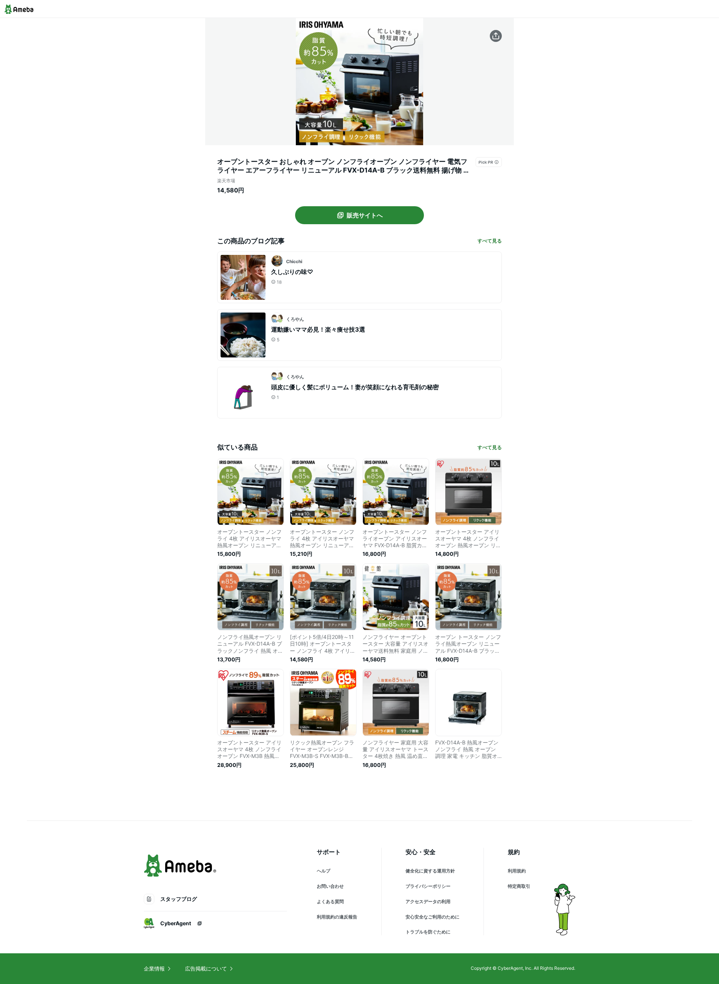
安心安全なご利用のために (432, 917)
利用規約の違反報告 (337, 917)
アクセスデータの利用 (428, 901)
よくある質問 (330, 901)
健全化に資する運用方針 (430, 871)
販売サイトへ (365, 215)
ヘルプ (323, 871)
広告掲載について (206, 968)
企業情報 (154, 968)
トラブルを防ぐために (428, 932)
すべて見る (489, 241)
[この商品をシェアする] (496, 36)
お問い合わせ (330, 886)
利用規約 (517, 871)
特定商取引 (519, 886)
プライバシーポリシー (428, 886)
